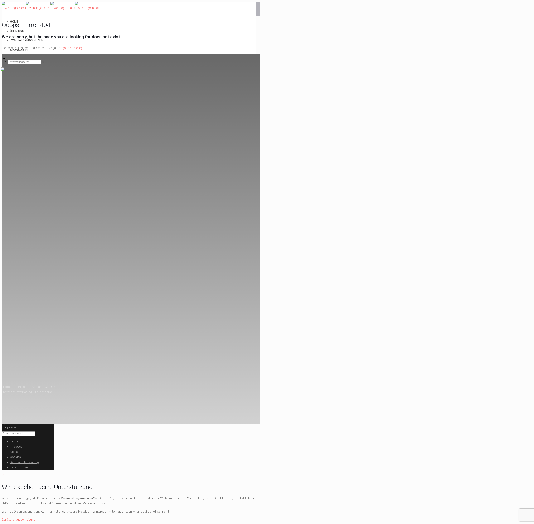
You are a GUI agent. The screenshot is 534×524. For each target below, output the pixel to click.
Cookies (50, 386)
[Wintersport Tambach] (50, 9)
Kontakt (37, 386)
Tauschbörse (43, 392)
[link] (43, 61)
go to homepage (73, 48)
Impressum (21, 386)
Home (7, 386)
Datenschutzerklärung (17, 392)
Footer (11, 428)
